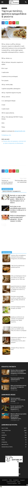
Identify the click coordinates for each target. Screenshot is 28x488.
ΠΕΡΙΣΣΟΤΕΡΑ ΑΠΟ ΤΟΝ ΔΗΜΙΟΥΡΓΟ (11, 191)
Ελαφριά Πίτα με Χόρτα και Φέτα (17, 348)
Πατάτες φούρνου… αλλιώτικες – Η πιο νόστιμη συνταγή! (18, 400)
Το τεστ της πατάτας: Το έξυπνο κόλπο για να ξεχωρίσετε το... (17, 407)
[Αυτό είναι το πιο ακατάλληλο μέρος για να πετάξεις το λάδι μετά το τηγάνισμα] (5, 208)
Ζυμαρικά (22, 480)
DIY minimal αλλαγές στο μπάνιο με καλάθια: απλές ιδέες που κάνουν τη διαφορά (18, 328)
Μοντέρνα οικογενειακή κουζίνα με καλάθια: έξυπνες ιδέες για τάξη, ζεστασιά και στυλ (18, 299)
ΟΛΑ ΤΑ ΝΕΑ (9, 5)
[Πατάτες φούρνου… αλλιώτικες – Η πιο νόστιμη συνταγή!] (5, 400)
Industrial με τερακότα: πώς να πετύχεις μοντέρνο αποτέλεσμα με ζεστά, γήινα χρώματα (18, 340)
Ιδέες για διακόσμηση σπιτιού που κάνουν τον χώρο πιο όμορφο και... (18, 387)
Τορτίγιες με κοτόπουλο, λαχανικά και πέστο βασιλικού (7, 182)
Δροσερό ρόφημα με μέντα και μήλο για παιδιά (18, 307)
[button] (26, 2)
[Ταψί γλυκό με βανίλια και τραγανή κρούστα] (5, 380)
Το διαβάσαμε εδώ (6, 135)
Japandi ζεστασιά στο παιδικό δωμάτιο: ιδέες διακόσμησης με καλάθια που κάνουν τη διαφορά (18, 288)
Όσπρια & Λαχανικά (12, 483)
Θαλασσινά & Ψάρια (11, 481)
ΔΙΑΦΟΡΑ (4, 435)
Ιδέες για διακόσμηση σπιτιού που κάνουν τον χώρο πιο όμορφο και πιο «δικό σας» (18, 277)
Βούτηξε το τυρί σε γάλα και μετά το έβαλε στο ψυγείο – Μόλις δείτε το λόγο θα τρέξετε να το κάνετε (17, 199)
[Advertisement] (14, 154)
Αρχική (3, 5)
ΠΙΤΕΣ (3, 440)
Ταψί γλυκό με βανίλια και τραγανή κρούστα (17, 266)
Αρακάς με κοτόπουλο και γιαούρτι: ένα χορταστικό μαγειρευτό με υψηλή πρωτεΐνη (17, 319)
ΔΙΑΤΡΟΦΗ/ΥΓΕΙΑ (6, 430)
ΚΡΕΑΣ (3, 437)
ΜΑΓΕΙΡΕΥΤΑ (5, 444)
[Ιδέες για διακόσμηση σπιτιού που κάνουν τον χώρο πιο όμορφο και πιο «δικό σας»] (5, 387)
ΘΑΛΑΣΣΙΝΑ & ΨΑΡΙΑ (7, 447)
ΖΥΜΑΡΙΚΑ (4, 442)
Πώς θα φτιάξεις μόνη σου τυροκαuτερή (20, 181)
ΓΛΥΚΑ (3, 433)
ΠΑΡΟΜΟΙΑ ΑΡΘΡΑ (7, 189)
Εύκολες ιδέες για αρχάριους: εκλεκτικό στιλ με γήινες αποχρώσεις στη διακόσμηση (18, 257)
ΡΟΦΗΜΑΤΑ (16, 480)
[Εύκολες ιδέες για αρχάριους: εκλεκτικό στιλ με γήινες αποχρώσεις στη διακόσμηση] (5, 372)
